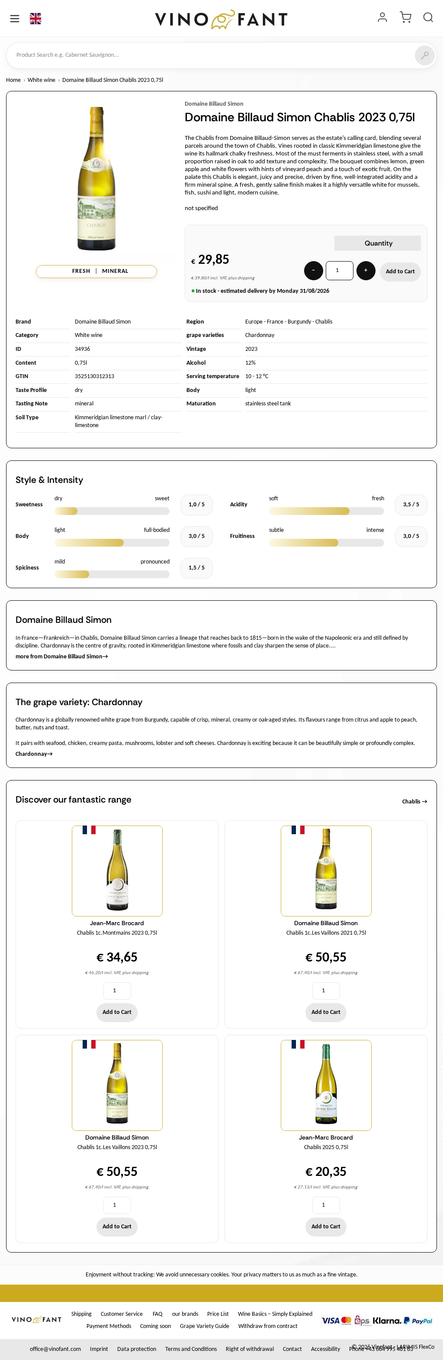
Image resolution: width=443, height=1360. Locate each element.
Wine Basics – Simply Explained (275, 1314)
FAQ (157, 1314)
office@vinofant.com (55, 1349)
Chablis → (414, 802)
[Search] (425, 55)
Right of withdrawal (250, 1349)
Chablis (323, 322)
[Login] (382, 18)
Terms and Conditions (191, 1349)
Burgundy (299, 322)
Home (13, 80)
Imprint (99, 1349)
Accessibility (325, 1349)
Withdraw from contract (268, 1326)
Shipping (81, 1314)
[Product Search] (428, 18)
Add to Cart (400, 272)
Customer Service (122, 1314)
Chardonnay (259, 335)
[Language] (35, 19)
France (275, 322)
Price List (218, 1314)
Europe (254, 322)
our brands (185, 1314)
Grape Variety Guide (204, 1326)
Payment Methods (109, 1326)
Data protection (136, 1349)
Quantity (379, 243)
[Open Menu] (15, 19)
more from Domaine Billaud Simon (62, 657)
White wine (41, 80)
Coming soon (155, 1326)
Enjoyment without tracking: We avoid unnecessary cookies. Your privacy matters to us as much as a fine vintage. (222, 1275)
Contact (292, 1349)
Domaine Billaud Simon (214, 104)
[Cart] (405, 18)
